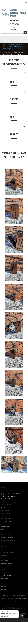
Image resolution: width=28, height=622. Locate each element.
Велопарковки (4, 524)
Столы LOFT (4, 558)
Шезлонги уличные (6, 513)
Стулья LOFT (4, 555)
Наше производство (6, 575)
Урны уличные (5, 516)
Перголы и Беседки (6, 521)
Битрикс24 (21, 620)
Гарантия (3, 583)
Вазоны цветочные (6, 518)
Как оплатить (4, 578)
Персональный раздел (7, 490)
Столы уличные (5, 510)
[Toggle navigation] (26, 3)
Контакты (3, 586)
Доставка (3, 581)
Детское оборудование (7, 552)
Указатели (3, 529)
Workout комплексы (6, 550)
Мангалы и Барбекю (6, 563)
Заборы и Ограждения (7, 537)
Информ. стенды (5, 532)
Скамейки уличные (6, 508)
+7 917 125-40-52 (13, 496)
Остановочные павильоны (8, 540)
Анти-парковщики (6, 526)
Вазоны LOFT (4, 560)
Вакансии (3, 589)
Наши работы (4, 573)
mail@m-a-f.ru (10, 499)
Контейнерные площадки (7, 534)
